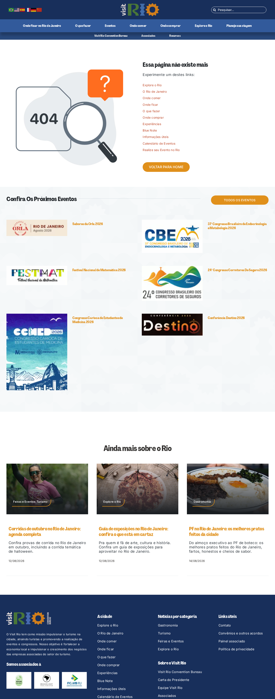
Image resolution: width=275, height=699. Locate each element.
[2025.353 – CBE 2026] (172, 221)
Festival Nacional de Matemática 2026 (99, 270)
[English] (17, 10)
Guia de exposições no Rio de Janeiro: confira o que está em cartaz (43, 531)
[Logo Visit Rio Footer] (28, 613)
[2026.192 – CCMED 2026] (36, 315)
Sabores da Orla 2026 (87, 224)
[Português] (11, 10)
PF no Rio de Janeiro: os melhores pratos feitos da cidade (136, 531)
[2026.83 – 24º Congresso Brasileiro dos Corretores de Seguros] (172, 267)
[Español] (22, 10)
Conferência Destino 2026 (226, 318)
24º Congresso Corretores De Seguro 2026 (237, 270)
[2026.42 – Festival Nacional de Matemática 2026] (36, 267)
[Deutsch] (34, 10)
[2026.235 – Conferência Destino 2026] (172, 315)
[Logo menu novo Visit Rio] (140, 5)
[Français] (28, 10)
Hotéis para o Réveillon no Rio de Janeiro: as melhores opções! (227, 531)
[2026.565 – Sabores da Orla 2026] (36, 221)
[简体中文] (39, 10)
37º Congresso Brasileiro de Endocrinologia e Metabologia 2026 (237, 226)
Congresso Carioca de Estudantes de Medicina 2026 (97, 320)
